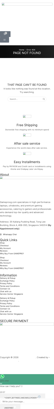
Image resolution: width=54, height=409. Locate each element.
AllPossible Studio (9, 360)
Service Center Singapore (11, 294)
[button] (5, 34)
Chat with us (5, 291)
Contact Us (5, 289)
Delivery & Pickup (7, 278)
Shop (2, 243)
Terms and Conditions (10, 286)
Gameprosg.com (27, 357)
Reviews (3, 251)
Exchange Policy (7, 281)
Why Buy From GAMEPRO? (12, 253)
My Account (5, 248)
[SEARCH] (43, 99)
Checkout (4, 245)
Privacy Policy (6, 283)
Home (21, 50)
